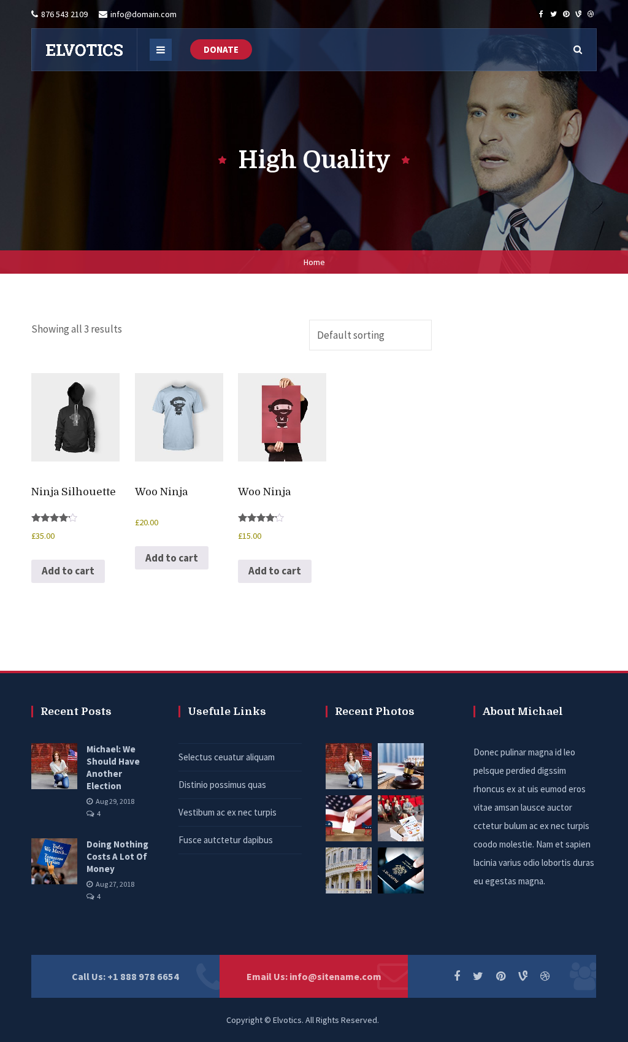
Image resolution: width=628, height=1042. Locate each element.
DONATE (221, 49)
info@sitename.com (335, 976)
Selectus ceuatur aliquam (226, 757)
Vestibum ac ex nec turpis (227, 812)
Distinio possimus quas (222, 784)
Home (314, 262)
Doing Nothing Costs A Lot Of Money (117, 856)
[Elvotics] (84, 49)
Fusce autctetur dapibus (225, 840)
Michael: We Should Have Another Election (113, 767)
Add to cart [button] (68, 570)
